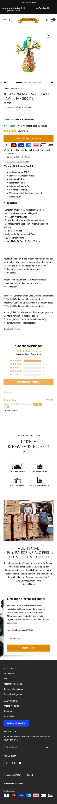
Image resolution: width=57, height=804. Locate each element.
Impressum (9, 673)
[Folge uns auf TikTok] (26, 763)
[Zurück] (5, 82)
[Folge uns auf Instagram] (13, 763)
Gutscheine (9, 716)
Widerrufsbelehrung (13, 684)
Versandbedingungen (13, 694)
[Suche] (10, 20)
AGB (5, 678)
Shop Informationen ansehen (18, 161)
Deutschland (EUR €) (13, 775)
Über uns (8, 711)
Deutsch (30, 775)
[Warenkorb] (52, 20)
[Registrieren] (47, 747)
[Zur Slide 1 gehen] (19, 82)
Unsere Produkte (11, 706)
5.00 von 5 (36, 351)
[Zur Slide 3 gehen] (29, 82)
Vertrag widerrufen (16, 723)
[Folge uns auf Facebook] (7, 763)
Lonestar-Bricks (12, 88)
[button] (10, 131)
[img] (10, 400)
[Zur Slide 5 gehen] (39, 82)
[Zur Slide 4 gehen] (34, 82)
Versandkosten (25, 107)
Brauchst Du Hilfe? (12, 329)
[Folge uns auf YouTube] (20, 763)
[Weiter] (52, 82)
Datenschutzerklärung (14, 689)
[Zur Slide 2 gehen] (25, 82)
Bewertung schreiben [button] (28, 381)
